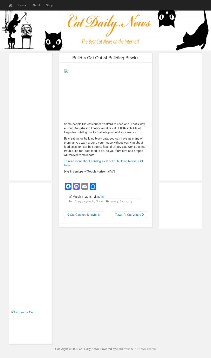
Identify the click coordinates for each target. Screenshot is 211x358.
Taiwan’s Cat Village (128, 214)
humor (123, 201)
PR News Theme (145, 349)
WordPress (123, 349)
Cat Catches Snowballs (84, 214)
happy (114, 201)
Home (22, 5)
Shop (49, 5)
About (36, 5)
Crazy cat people (84, 201)
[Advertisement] (30, 116)
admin (101, 196)
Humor (99, 201)
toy (130, 201)
